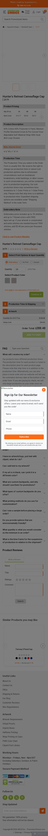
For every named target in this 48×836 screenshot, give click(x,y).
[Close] (44, 390)
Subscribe (24, 437)
